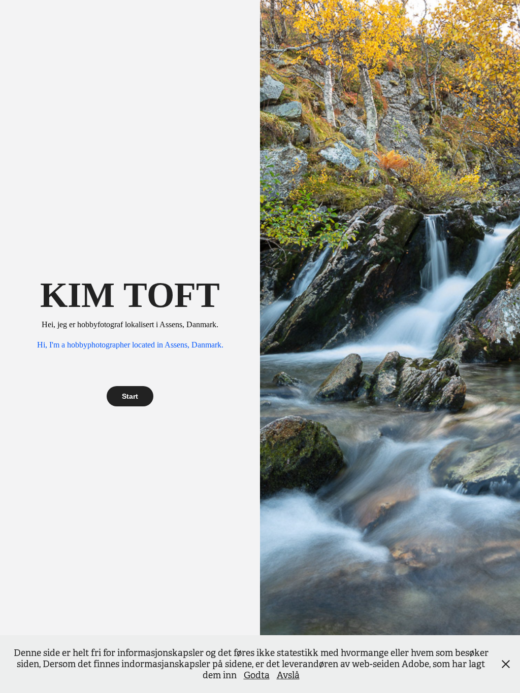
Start (130, 396)
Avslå (288, 675)
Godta (257, 675)
